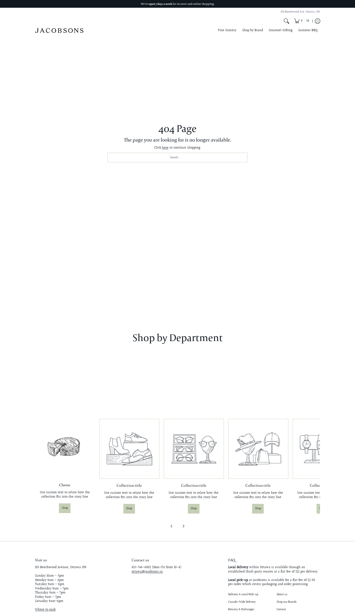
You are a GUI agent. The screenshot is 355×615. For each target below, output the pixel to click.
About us (282, 594)
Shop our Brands (287, 602)
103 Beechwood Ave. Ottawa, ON (300, 12)
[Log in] (317, 21)
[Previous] (171, 526)
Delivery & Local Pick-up (243, 594)
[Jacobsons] (59, 30)
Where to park (45, 609)
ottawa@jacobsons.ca (147, 571)
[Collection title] (129, 449)
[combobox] (177, 157)
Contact (281, 609)
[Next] (183, 526)
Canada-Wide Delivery (242, 602)
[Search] (286, 21)
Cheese (64, 484)
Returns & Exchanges (241, 609)
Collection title (129, 485)
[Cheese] (65, 449)
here (165, 147)
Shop (65, 508)
